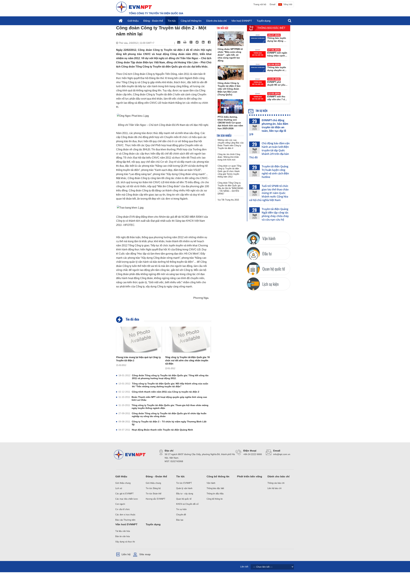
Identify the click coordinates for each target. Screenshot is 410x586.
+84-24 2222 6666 (252, 454)
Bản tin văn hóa (122, 536)
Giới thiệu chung (122, 483)
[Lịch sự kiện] (253, 283)
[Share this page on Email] (178, 42)
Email (272, 4)
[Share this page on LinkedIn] (203, 42)
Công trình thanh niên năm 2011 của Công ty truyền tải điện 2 (165, 391)
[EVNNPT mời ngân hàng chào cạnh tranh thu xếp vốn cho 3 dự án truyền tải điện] (258, 53)
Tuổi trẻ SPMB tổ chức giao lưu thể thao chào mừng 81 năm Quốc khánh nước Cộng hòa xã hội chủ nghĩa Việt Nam (269, 193)
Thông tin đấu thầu (215, 493)
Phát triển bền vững (249, 476)
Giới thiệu (133, 20)
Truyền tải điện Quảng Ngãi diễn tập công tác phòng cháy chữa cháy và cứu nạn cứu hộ (275, 214)
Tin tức (172, 20)
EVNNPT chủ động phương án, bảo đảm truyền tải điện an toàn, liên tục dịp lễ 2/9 (268, 127)
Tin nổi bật (222, 28)
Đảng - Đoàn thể (153, 20)
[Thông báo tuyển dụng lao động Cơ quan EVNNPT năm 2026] (258, 38)
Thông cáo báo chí (275, 483)
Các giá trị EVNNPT (124, 493)
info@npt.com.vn (281, 454)
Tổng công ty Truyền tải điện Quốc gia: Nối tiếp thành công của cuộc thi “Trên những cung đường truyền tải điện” (170, 385)
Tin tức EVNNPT (184, 483)
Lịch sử (118, 488)
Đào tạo (179, 520)
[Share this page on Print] (185, 42)
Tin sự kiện (261, 111)
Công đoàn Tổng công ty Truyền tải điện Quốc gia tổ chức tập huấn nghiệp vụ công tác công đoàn (169, 415)
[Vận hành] (253, 238)
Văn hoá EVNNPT (241, 20)
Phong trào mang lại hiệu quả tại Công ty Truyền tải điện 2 (138, 359)
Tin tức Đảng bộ (153, 488)
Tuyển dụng (264, 20)
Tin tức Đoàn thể (153, 493)
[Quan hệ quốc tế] (253, 268)
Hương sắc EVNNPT (155, 499)
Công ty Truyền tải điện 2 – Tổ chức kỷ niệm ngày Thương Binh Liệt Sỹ (169, 423)
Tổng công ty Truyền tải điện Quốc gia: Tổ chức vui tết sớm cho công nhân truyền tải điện (187, 360)
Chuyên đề (181, 514)
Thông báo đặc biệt (215, 488)
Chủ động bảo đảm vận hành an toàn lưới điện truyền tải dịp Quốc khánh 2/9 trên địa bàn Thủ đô (269, 150)
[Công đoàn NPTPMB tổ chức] (231, 38)
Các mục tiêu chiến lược (126, 499)
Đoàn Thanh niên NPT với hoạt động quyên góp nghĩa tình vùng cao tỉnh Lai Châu (169, 398)
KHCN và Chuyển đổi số (187, 504)
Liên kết (244, 566)
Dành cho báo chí (216, 20)
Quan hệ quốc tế (183, 499)
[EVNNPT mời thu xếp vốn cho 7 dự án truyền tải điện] (258, 96)
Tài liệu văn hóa (122, 531)
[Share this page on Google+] (191, 42)
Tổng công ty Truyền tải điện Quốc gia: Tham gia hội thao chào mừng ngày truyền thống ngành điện (170, 406)
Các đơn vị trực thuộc (125, 514)
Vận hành (211, 483)
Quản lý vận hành (184, 488)
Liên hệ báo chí (274, 488)
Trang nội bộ (259, 4)
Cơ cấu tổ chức (122, 509)
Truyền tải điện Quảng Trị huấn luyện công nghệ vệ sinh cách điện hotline (275, 172)
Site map (145, 554)
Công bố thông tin (191, 20)
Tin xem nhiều (224, 136)
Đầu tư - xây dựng (184, 493)
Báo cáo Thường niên (125, 520)
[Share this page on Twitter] (197, 42)
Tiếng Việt (287, 4)
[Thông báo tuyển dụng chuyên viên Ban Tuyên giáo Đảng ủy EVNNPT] (258, 67)
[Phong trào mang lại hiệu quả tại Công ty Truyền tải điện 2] (139, 339)
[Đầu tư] (253, 253)
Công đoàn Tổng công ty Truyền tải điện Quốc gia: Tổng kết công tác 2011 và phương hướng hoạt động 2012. (170, 377)
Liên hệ (126, 554)
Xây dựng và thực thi (125, 541)
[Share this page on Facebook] (209, 42)
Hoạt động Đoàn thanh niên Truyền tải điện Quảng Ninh (162, 429)
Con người (120, 504)
